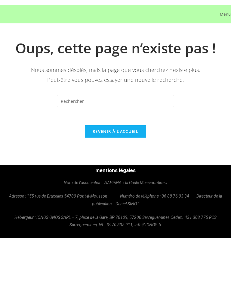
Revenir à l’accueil (115, 131)
